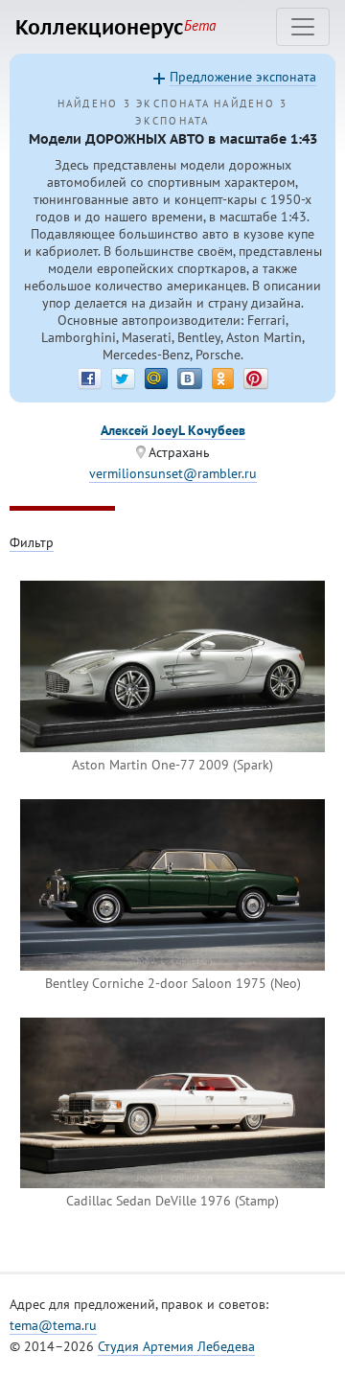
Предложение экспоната (243, 76)
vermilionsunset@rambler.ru (173, 473)
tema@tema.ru (53, 1325)
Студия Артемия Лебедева (176, 1346)
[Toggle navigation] (303, 27)
